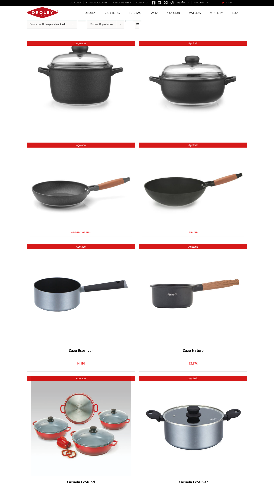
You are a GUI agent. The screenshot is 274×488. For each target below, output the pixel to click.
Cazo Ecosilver (81, 350)
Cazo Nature (193, 350)
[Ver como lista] (137, 24)
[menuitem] (229, 2)
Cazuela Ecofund (81, 482)
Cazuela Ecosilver (193, 482)
